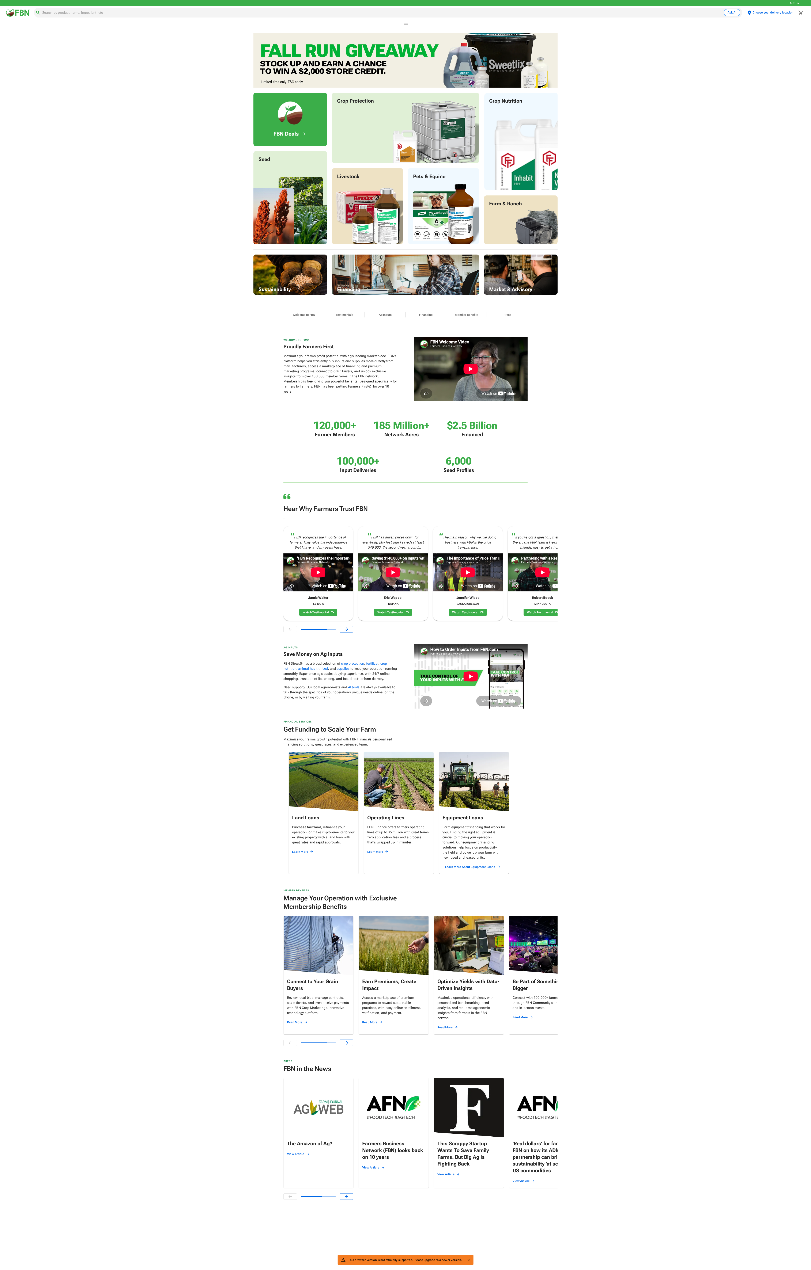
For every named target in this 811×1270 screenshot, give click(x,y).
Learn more (375, 851)
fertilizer (372, 663)
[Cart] (801, 13)
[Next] (346, 629)
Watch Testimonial (316, 612)
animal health (308, 669)
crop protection (352, 663)
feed (324, 669)
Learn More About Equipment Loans (470, 867)
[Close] (468, 1260)
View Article (295, 1154)
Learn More (300, 851)
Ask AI (732, 12)
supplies (343, 669)
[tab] (303, 315)
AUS (793, 3)
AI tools (354, 687)
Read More (294, 1022)
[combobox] (382, 13)
